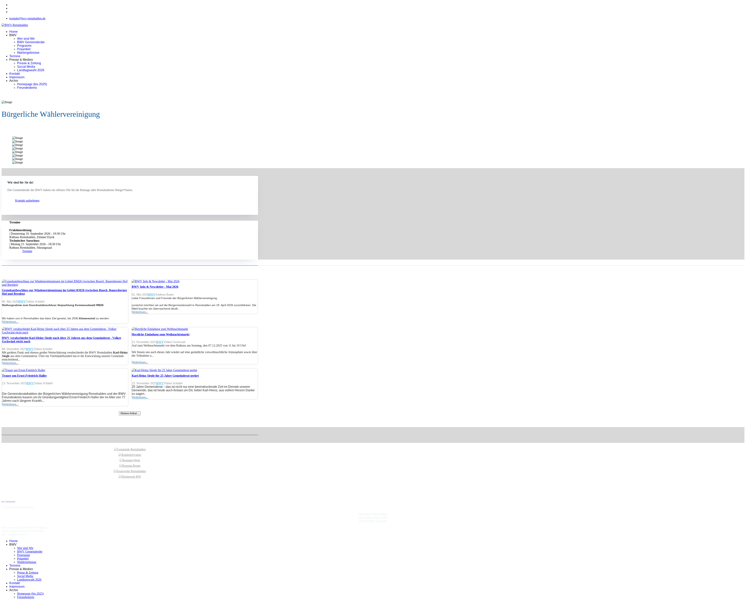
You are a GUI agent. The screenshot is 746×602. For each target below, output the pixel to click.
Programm (24, 45)
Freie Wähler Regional (373, 520)
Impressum (16, 77)
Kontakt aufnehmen (27, 200)
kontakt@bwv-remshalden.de (27, 18)
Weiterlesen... (10, 321)
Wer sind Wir (26, 38)
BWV (22, 301)
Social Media (26, 66)
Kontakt (14, 73)
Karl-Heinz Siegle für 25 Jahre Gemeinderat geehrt (165, 375)
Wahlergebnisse (28, 52)
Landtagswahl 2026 (30, 70)
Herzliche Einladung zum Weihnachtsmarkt (160, 334)
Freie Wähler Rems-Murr (373, 517)
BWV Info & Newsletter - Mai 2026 (155, 286)
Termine (14, 56)
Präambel (24, 49)
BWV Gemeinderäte (31, 42)
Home (13, 31)
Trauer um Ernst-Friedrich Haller (24, 375)
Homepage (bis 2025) (32, 84)
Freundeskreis (27, 87)
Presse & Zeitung (29, 63)
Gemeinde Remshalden (373, 513)
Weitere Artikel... (129, 413)
